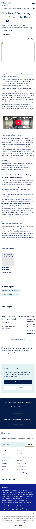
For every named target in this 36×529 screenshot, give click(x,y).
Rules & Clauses (6, 457)
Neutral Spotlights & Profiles (10, 294)
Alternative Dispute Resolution (11, 290)
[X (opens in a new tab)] (7, 479)
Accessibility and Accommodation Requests (24, 473)
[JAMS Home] (8, 4)
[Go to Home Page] (6, 433)
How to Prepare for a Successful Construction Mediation (13, 317)
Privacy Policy (24, 522)
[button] (28, 39)
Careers (3, 466)
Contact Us (20, 454)
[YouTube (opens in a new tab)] (10, 479)
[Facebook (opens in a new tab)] (14, 480)
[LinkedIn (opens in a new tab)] (3, 479)
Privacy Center (21, 466)
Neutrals (3, 451)
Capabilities (4, 463)
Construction (5, 313)
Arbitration (30, 313)
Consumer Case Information (25, 457)
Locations (4, 460)
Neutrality (19, 460)
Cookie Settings (21, 463)
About (3, 469)
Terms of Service (21, 469)
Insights (3, 454)
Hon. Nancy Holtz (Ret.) (8, 326)
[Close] (34, 514)
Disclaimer (20, 451)
